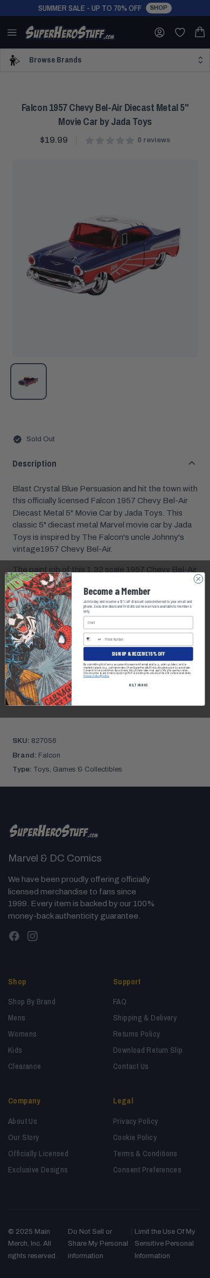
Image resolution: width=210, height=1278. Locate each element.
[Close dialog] (198, 579)
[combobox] (93, 639)
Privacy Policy (91, 676)
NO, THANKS (138, 684)
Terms (105, 676)
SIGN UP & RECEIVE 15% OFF (138, 654)
